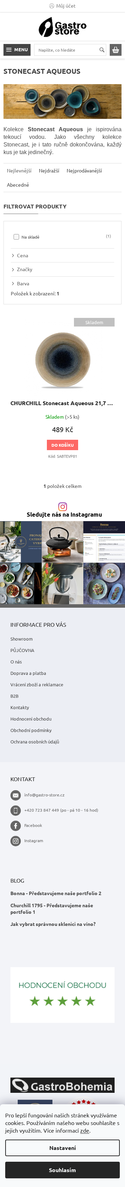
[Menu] (17, 50)
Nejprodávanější (84, 170)
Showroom (21, 639)
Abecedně (18, 184)
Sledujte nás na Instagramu (64, 515)
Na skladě (66, 236)
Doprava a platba (28, 673)
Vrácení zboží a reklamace (36, 684)
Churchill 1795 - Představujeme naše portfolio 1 (51, 908)
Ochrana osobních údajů (34, 741)
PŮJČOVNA (22, 650)
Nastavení (62, 1147)
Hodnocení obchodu (30, 719)
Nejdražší (49, 170)
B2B (14, 696)
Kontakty (19, 707)
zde (84, 1130)
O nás (16, 661)
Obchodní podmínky (30, 730)
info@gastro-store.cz (44, 794)
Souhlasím (62, 1169)
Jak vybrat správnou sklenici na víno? (52, 924)
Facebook (33, 825)
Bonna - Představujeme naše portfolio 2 (55, 893)
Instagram (33, 840)
